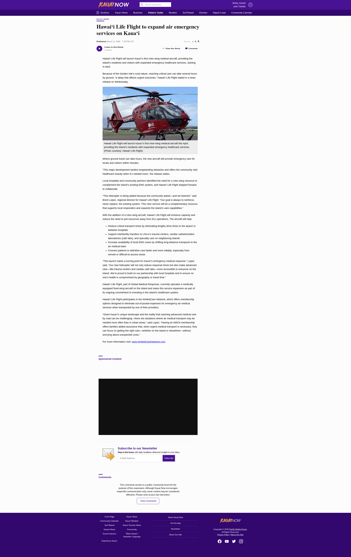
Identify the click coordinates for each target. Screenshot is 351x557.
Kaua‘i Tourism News (132, 525)
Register (242, 6)
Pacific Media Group (238, 529)
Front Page (109, 517)
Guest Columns (109, 534)
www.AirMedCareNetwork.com (148, 341)
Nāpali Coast (219, 13)
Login (235, 6)
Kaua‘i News (121, 13)
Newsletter (175, 529)
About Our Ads (175, 535)
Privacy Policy (223, 535)
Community (132, 529)
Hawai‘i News (109, 529)
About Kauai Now (175, 517)
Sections (105, 13)
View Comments (148, 501)
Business (137, 13)
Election (203, 13)
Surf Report (188, 13)
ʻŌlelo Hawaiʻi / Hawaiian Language (132, 535)
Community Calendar (241, 13)
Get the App (175, 523)
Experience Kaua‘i (109, 541)
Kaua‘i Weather (132, 521)
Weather (173, 13)
